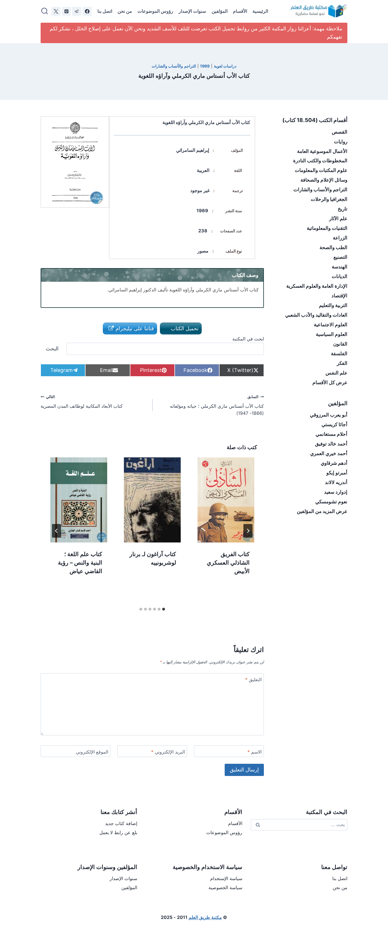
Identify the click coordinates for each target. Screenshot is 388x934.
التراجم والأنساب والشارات (174, 66)
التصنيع (340, 257)
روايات (340, 141)
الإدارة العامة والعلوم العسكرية (316, 286)
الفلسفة (339, 353)
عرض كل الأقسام (329, 382)
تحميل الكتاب (184, 328)
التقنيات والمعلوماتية (327, 228)
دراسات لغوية (225, 66)
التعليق (253, 679)
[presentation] (226, 499)
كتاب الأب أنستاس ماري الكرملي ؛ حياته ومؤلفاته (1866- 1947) (217, 405)
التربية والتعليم (333, 305)
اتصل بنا (104, 11)
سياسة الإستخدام (226, 878)
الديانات (339, 276)
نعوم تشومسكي (331, 501)
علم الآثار (338, 218)
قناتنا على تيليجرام (134, 328)
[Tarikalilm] (87, 11)
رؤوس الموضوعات (155, 11)
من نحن (125, 11)
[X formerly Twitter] (56, 11)
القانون (340, 344)
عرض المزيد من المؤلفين (322, 511)
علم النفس (336, 373)
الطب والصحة (333, 247)
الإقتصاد (339, 295)
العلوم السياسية (331, 334)
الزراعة (340, 238)
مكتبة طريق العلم (205, 917)
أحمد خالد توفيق (331, 444)
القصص (339, 132)
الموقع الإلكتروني (92, 752)
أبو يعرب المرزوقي (328, 415)
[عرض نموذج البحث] (45, 11)
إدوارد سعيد (335, 492)
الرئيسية (260, 11)
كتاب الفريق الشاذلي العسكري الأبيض (228, 563)
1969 (205, 66)
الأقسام (240, 11)
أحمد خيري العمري (328, 453)
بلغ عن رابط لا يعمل (118, 832)
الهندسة (339, 267)
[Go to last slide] (248, 531)
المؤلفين (220, 11)
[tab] (163, 609)
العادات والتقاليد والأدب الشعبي (316, 315)
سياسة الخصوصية (225, 887)
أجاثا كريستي (334, 424)
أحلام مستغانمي (331, 434)
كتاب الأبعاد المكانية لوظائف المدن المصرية (82, 402)
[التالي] (56, 531)
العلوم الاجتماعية (330, 324)
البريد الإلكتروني (168, 752)
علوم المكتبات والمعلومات (321, 170)
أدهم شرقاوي (334, 463)
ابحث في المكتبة (248, 339)
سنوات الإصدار (192, 11)
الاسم (254, 752)
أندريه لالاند (336, 482)
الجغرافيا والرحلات (329, 199)
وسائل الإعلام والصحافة (324, 180)
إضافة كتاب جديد (121, 823)
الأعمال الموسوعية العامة (322, 151)
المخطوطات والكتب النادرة (320, 160)
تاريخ (342, 209)
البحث (52, 349)
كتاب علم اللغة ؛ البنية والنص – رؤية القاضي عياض (80, 563)
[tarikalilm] (76, 11)
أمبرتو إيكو (336, 473)
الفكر (342, 363)
